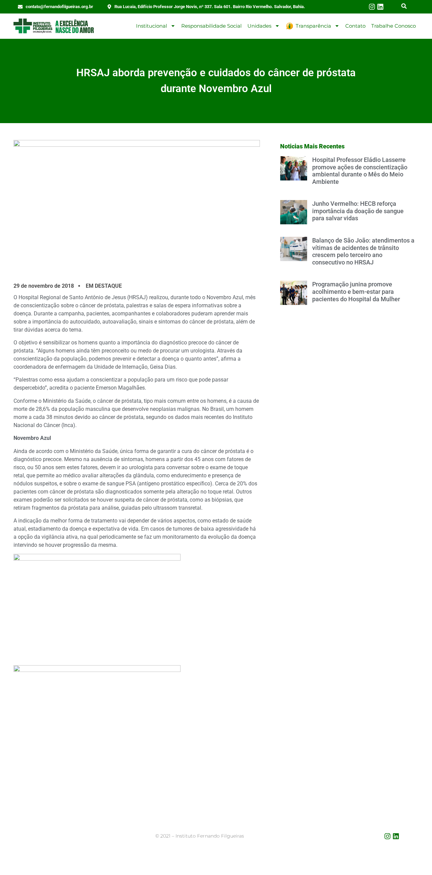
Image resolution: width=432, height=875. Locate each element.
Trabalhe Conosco (393, 26)
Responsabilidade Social (211, 26)
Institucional (151, 26)
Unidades (259, 26)
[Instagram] (372, 6)
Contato (355, 26)
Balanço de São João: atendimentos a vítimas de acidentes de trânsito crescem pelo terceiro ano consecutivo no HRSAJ (363, 251)
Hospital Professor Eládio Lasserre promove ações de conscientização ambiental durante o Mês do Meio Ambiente (359, 170)
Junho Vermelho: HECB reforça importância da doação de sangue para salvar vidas (358, 211)
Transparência (313, 26)
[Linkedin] (380, 6)
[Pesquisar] (404, 7)
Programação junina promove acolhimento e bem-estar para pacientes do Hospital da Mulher (356, 291)
